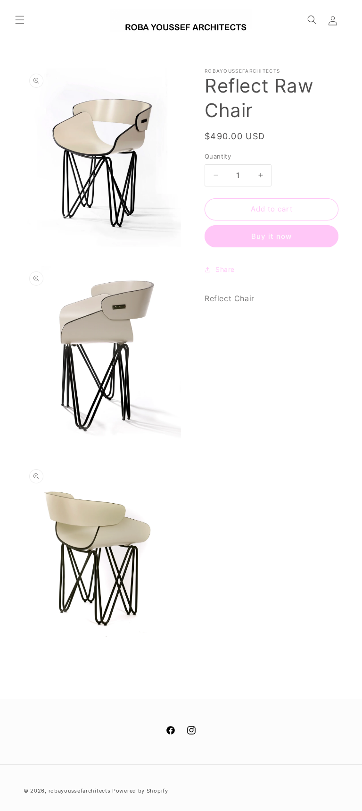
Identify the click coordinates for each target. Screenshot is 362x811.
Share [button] (225, 269)
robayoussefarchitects (80, 790)
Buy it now (271, 236)
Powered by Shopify (140, 790)
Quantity (218, 156)
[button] (19, 19)
